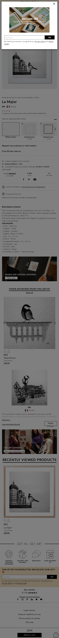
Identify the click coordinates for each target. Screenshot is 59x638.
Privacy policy (40, 41)
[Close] (54, 4)
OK (49, 37)
